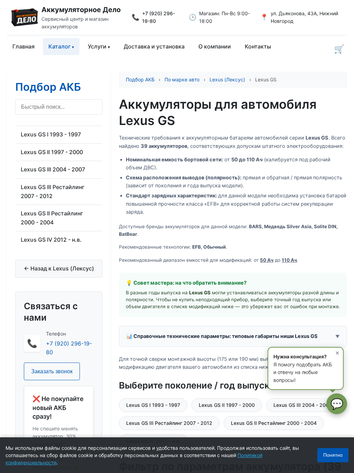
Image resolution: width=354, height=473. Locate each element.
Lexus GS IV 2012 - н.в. (51, 239)
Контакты (258, 46)
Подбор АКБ (48, 86)
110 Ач (289, 260)
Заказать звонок (52, 371)
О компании (214, 46)
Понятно (333, 455)
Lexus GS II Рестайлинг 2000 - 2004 (52, 218)
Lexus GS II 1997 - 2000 (52, 152)
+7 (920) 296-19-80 (158, 17)
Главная (23, 46)
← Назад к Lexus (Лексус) (59, 268)
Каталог (59, 46)
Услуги (97, 46)
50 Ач (266, 260)
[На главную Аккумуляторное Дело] (24, 17)
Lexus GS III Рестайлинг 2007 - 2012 (52, 191)
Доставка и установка (154, 46)
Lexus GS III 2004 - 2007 (53, 169)
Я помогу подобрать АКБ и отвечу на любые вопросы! (306, 366)
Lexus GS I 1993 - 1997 (51, 134)
